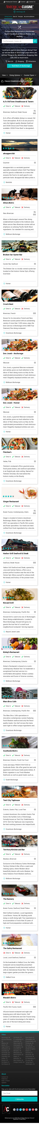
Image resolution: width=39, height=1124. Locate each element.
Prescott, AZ (29, 1045)
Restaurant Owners (11, 2)
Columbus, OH (6, 1056)
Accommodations (29, 16)
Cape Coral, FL (6, 1047)
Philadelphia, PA (30, 1039)
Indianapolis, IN (18, 1045)
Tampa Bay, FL (29, 1062)
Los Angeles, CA (18, 1047)
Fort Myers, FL (5, 1062)
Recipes (20, 16)
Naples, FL (16, 1056)
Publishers (5, 1079)
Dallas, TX (4, 1058)
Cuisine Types (29, 75)
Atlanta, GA (5, 1043)
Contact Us (32, 2)
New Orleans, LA (18, 1060)
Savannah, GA (29, 1054)
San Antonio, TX (30, 1047)
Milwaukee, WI (18, 1052)
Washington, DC (30, 1064)
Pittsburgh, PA (29, 1043)
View (4, 75)
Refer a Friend (6, 1081)
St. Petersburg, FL (30, 1058)
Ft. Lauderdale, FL (19, 1039)
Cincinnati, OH (6, 1052)
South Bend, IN (29, 1056)
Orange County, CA (19, 1062)
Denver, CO (5, 1060)
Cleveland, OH (6, 1054)
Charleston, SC (6, 1049)
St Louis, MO (29, 1060)
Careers (23, 2)
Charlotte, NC (5, 1051)
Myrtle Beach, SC (18, 1054)
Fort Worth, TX (18, 1037)
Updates (4, 1082)
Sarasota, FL (29, 1052)
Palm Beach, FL (29, 1037)
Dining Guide (8, 16)
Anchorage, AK (20, 12)
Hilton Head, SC (18, 1043)
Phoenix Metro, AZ (30, 1041)
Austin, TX (4, 1045)
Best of (15, 16)
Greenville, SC (17, 1041)
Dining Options (14, 75)
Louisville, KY (17, 1049)
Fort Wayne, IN (6, 1064)
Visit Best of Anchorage (21, 66)
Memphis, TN (17, 1051)
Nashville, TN (17, 1058)
